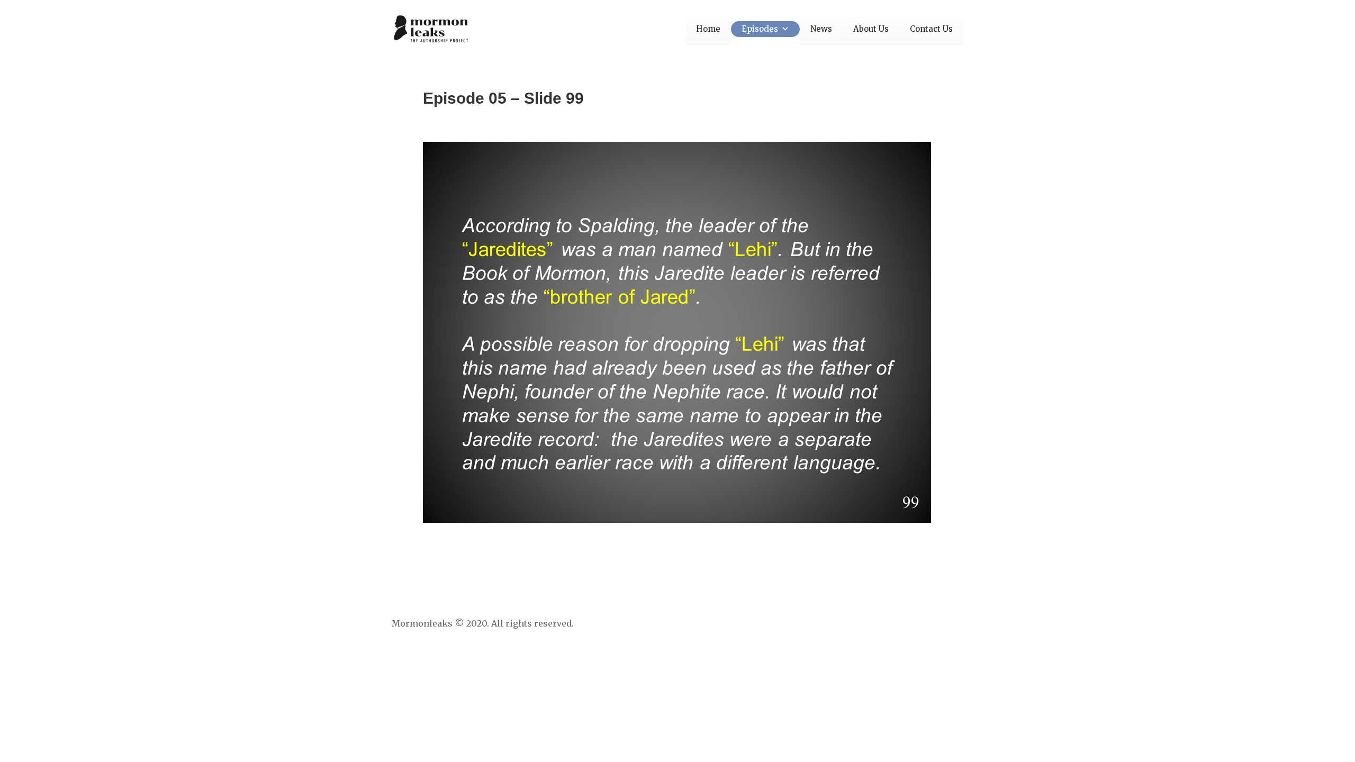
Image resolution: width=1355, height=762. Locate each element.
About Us (871, 29)
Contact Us (931, 29)
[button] (783, 29)
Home (708, 29)
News (821, 29)
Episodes (760, 29)
